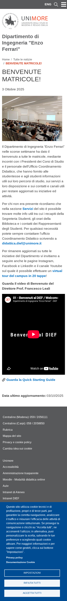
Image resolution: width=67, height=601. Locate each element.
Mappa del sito (12, 435)
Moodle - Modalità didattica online (24, 479)
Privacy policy (14, 557)
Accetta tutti (32, 593)
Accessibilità (11, 466)
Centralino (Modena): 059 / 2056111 (25, 417)
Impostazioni (32, 573)
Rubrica (8, 429)
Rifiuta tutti (32, 583)
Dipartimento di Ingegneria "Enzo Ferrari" (22, 43)
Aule (6, 485)
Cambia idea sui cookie (17, 448)
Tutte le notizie (22, 59)
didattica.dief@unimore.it (21, 243)
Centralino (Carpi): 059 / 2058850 (24, 423)
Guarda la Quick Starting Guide (30, 380)
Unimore (8, 460)
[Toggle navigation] (63, 4)
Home (6, 59)
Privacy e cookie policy (17, 442)
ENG (48, 4)
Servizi (28, 209)
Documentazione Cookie (20, 562)
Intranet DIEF (11, 498)
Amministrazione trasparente (20, 473)
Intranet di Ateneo (14, 492)
